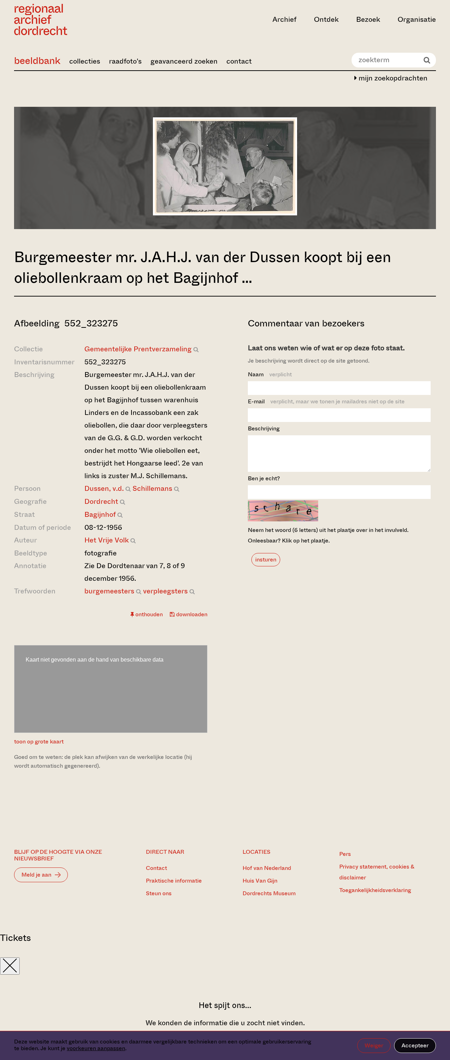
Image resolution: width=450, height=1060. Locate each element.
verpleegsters (165, 591)
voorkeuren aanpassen (96, 1048)
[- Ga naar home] (77, 19)
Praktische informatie (174, 881)
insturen (265, 559)
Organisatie (417, 19)
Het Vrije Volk (106, 540)
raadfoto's (125, 61)
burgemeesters (109, 591)
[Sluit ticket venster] (10, 966)
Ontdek (326, 19)
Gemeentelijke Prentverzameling (138, 349)
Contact (156, 868)
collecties (84, 61)
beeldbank (37, 60)
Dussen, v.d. (104, 488)
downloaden (191, 614)
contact (239, 61)
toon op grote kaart (39, 741)
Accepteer (415, 1045)
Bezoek (368, 19)
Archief (284, 19)
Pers (345, 854)
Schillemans (152, 488)
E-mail (326, 401)
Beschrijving (263, 428)
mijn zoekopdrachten (392, 78)
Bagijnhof (100, 514)
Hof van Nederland (267, 868)
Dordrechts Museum (269, 893)
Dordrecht (101, 501)
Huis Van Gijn (260, 881)
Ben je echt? (264, 478)
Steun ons (159, 893)
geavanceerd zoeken (184, 61)
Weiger (374, 1045)
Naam (270, 374)
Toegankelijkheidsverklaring (375, 890)
